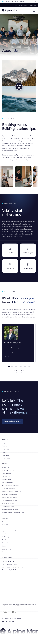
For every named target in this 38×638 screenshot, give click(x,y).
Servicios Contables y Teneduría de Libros (13, 512)
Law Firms (5, 534)
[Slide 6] (16, 366)
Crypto (4, 552)
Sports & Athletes (6, 543)
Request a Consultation (11, 421)
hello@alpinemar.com (11, 564)
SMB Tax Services (7, 479)
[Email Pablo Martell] (9, 357)
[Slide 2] (11, 366)
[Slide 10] (21, 366)
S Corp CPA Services (7, 482)
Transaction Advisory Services (10, 494)
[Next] (22, 371)
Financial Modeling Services (9, 500)
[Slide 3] (12, 366)
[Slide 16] (29, 366)
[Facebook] (3, 621)
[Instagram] (10, 621)
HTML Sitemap (6, 458)
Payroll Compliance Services (9, 497)
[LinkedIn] (13, 621)
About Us (4, 446)
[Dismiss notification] (35, 2)
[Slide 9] (20, 366)
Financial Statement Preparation (10, 485)
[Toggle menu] (33, 10)
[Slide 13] (25, 366)
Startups (4, 546)
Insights (4, 443)
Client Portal (33, 5)
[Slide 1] (9, 366)
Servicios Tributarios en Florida (10, 509)
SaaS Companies (6, 549)
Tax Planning (5, 467)
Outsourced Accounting (8, 470)
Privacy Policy (5, 455)
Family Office (5, 525)
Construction (5, 522)
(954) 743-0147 (10, 561)
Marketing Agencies (7, 537)
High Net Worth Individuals (9, 531)
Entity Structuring (6, 473)
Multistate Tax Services (8, 503)
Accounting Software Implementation (11, 491)
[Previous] (16, 371)
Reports (4, 452)
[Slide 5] (15, 366)
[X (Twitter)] (6, 621)
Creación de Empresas (8, 506)
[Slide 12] (24, 366)
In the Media (5, 449)
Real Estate (5, 540)
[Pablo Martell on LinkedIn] (5, 357)
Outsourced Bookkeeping (8, 488)
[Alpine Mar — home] (10, 10)
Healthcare (5, 528)
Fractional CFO (6, 476)
